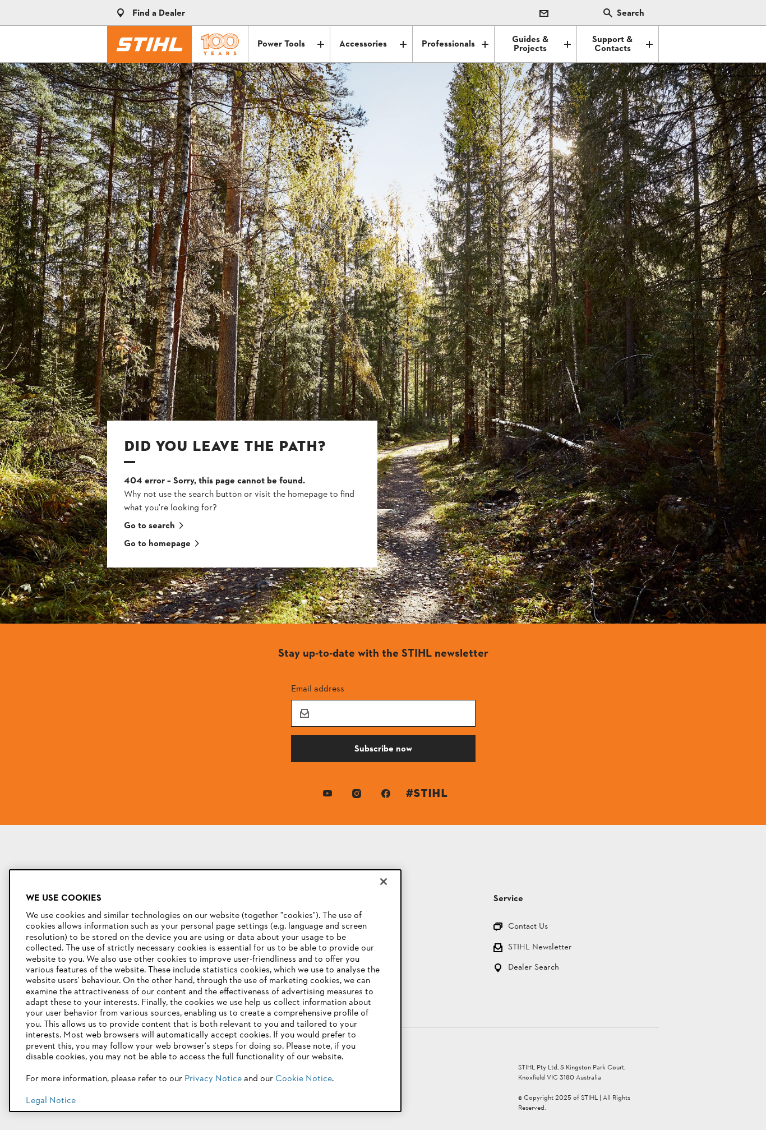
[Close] (383, 881)
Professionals (448, 44)
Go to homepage (157, 543)
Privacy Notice (213, 1079)
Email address (317, 688)
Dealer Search (533, 968)
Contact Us (528, 927)
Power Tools (281, 44)
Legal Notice (51, 1101)
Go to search (149, 526)
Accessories (363, 44)
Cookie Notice (303, 1079)
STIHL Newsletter (540, 948)
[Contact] (544, 13)
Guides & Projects (530, 44)
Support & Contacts (612, 44)
